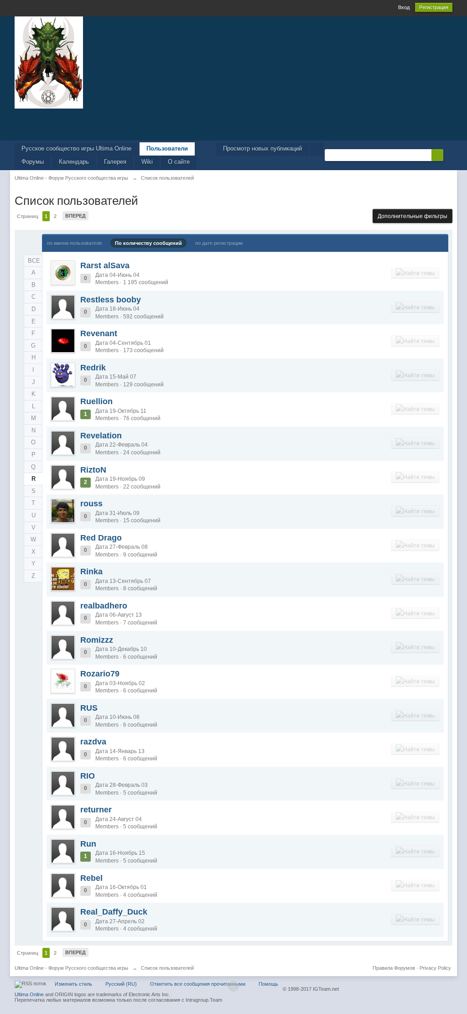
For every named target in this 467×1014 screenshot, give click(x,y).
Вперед (75, 215)
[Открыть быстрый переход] (316, 149)
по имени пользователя (74, 243)
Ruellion (96, 401)
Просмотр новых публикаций (262, 148)
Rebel (91, 878)
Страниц (27, 216)
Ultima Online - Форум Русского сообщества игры (71, 968)
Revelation (101, 435)
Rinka (91, 571)
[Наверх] (233, 986)
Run (88, 843)
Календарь (74, 161)
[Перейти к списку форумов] (49, 61)
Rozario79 (99, 673)
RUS (89, 707)
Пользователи (167, 148)
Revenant (98, 333)
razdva (93, 741)
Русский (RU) (121, 984)
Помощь (268, 984)
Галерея (115, 161)
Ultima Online (29, 994)
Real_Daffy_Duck (113, 911)
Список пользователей (167, 968)
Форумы (32, 161)
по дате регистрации (219, 243)
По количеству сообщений (148, 243)
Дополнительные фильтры (412, 216)
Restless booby (110, 299)
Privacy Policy (435, 968)
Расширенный (448, 154)
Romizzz (96, 640)
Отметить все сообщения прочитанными (197, 984)
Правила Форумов (394, 968)
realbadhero (103, 605)
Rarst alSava (105, 265)
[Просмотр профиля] (63, 272)
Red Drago (101, 537)
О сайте (179, 161)
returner (96, 809)
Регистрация (433, 7)
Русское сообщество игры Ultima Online (76, 148)
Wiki (147, 161)
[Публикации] (415, 272)
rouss (91, 503)
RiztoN (93, 469)
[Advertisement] (233, 123)
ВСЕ (34, 260)
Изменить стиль (73, 984)
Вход (404, 7)
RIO (87, 775)
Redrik (93, 367)
